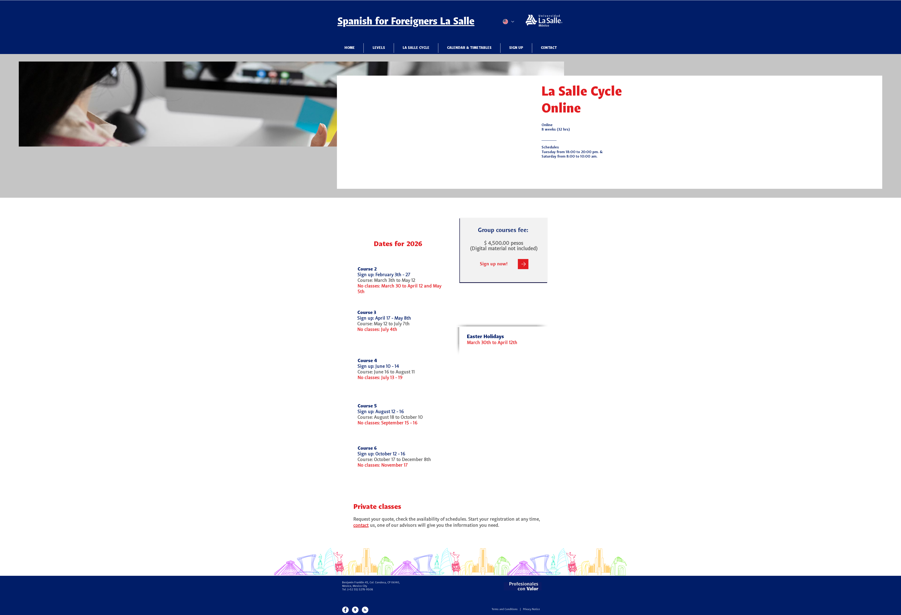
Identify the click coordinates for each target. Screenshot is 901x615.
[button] (416, 48)
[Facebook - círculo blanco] (345, 610)
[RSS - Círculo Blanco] (365, 610)
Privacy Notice (531, 609)
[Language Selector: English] (508, 22)
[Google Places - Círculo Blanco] (355, 610)
